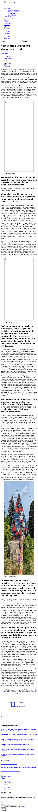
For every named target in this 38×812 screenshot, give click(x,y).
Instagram (7, 789)
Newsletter (4, 810)
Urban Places (12, 15)
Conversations (12, 13)
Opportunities (8, 23)
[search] (13, 41)
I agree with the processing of (15, 806)
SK (5, 26)
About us (7, 25)
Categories (7, 8)
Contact (6, 784)
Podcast (6, 21)
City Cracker (12, 18)
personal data (24, 806)
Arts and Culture (13, 11)
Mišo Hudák (8, 58)
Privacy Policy (8, 782)
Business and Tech (13, 10)
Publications (8, 16)
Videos (6, 20)
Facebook (7, 787)
